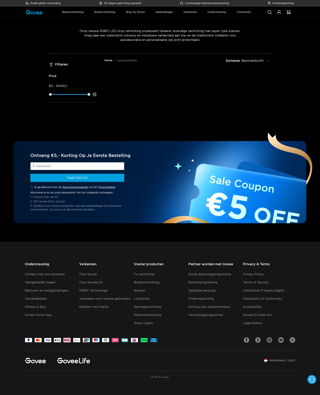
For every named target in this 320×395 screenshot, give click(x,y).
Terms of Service (255, 282)
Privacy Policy (253, 274)
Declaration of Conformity (262, 298)
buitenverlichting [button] (104, 12)
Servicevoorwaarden (75, 187)
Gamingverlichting (147, 306)
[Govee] (35, 360)
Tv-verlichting (144, 274)
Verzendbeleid (35, 298)
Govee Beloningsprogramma (209, 274)
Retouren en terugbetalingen (46, 290)
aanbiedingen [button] (164, 12)
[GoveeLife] (73, 360)
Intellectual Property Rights (263, 290)
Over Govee (88, 274)
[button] (279, 14)
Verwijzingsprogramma (205, 315)
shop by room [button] (135, 12)
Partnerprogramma (202, 282)
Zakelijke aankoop (202, 290)
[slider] (50, 94)
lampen (139, 290)
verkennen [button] (190, 12)
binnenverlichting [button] (73, 12)
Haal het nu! (77, 178)
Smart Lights (143, 323)
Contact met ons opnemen (45, 274)
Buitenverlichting (146, 282)
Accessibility (252, 306)
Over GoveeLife (91, 282)
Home (108, 60)
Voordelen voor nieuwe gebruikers (105, 298)
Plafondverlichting (147, 315)
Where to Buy (35, 306)
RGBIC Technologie (93, 290)
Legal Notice (252, 323)
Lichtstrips (142, 298)
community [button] (244, 12)
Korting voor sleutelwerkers (209, 306)
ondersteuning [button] (216, 12)
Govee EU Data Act (257, 315)
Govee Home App (38, 315)
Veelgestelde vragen (40, 282)
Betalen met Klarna (94, 306)
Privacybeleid (106, 187)
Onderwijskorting (283, 3)
